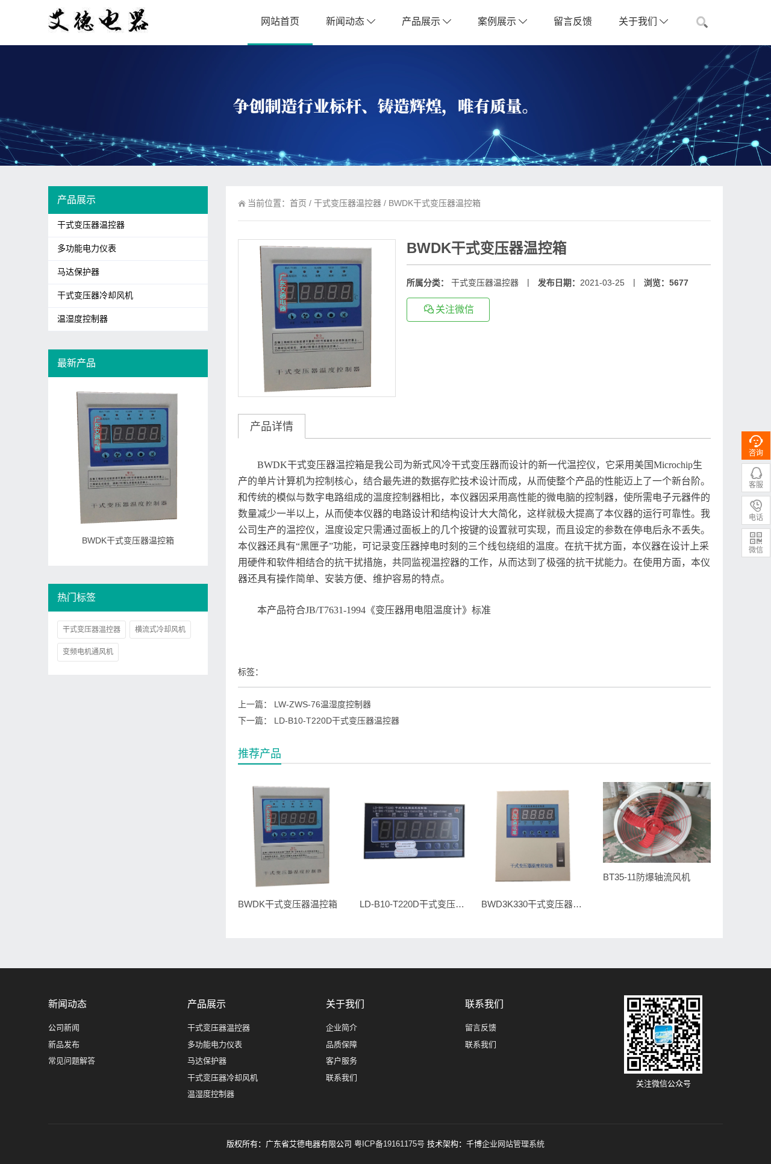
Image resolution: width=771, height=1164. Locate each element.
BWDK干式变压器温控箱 (287, 904)
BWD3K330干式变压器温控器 (540, 904)
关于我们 (639, 21)
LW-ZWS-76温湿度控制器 (322, 704)
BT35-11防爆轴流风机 (646, 877)
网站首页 (280, 21)
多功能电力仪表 (86, 248)
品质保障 (341, 1044)
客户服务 (341, 1060)
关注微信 (454, 309)
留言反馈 (573, 21)
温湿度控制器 (82, 319)
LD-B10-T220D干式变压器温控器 (336, 720)
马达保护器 (78, 272)
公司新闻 (64, 1027)
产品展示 (422, 21)
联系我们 (341, 1077)
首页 (298, 203)
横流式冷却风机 (160, 629)
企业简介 (341, 1027)
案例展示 (498, 21)
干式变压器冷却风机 (95, 295)
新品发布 (64, 1044)
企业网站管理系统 (513, 1143)
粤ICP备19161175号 (389, 1143)
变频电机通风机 (88, 652)
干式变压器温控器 (347, 203)
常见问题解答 (71, 1060)
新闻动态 (346, 21)
